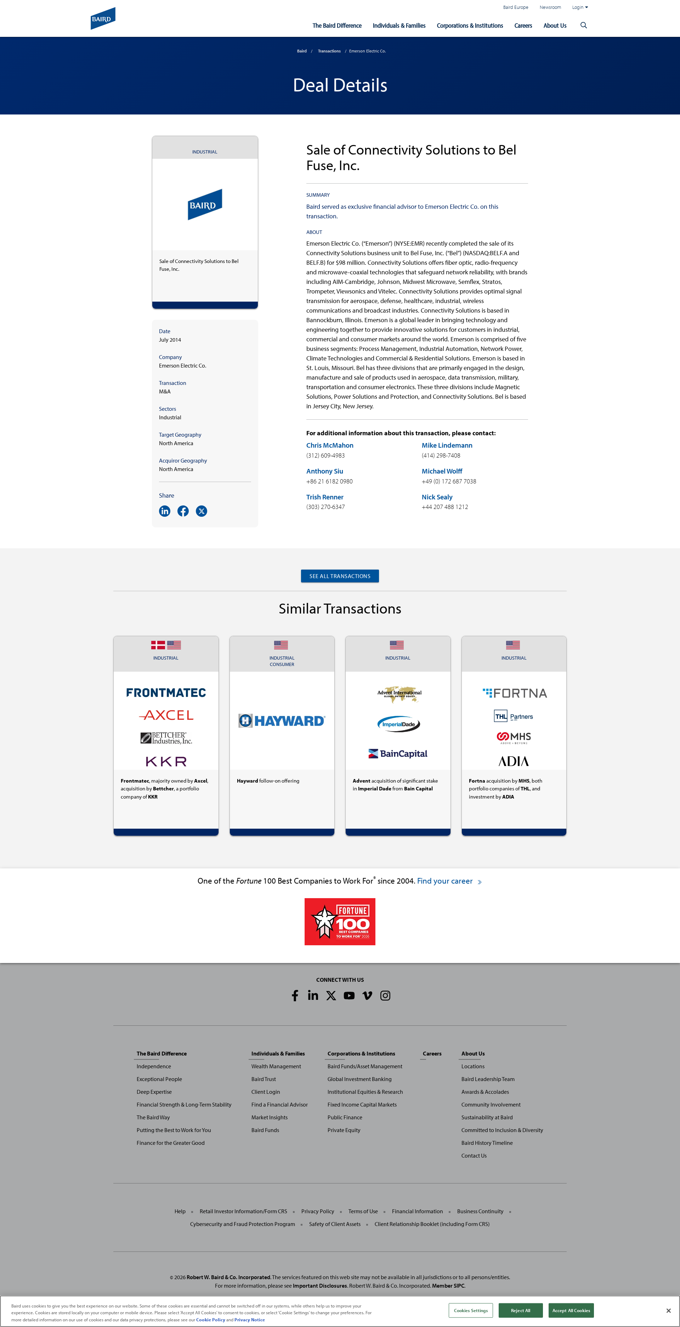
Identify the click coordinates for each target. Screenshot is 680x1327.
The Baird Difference (337, 25)
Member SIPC (448, 1285)
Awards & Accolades (485, 1091)
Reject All (520, 1310)
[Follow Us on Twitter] (331, 995)
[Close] (668, 1310)
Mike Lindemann (447, 445)
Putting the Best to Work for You (174, 1129)
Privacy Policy (317, 1211)
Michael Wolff (442, 470)
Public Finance (345, 1117)
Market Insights (269, 1117)
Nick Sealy (437, 496)
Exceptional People (159, 1078)
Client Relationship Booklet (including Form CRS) (432, 1223)
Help (180, 1211)
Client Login (265, 1091)
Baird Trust (263, 1078)
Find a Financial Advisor (279, 1104)
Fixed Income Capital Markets (362, 1104)
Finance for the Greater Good (171, 1142)
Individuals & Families (399, 25)
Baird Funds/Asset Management (365, 1066)
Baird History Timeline (487, 1142)
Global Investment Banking (360, 1078)
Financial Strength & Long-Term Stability (184, 1104)
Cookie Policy (210, 1319)
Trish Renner (325, 496)
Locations (472, 1066)
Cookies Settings (471, 1310)
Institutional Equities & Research (365, 1091)
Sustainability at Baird (487, 1117)
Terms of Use (363, 1211)
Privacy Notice (249, 1319)
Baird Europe (515, 7)
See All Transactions (340, 575)
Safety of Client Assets (335, 1223)
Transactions (329, 51)
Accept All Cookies (571, 1310)
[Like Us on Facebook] (295, 995)
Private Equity (344, 1129)
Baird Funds (265, 1129)
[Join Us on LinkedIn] (313, 995)
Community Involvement (491, 1104)
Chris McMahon (329, 445)
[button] (583, 25)
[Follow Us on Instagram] (385, 995)
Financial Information (417, 1211)
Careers (523, 25)
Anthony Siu (324, 470)
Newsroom (550, 7)
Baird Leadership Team (488, 1078)
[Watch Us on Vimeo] (367, 995)
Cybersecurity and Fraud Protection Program (242, 1223)
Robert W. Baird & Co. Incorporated (228, 1277)
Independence (154, 1066)
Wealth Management (276, 1066)
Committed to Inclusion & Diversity (502, 1129)
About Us (555, 25)
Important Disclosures (320, 1285)
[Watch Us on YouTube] (349, 995)
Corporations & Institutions (470, 25)
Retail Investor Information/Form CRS (243, 1211)
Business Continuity (480, 1211)
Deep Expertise (154, 1091)
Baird (302, 51)
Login (578, 7)
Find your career (446, 880)
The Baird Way (153, 1117)
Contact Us (474, 1155)
